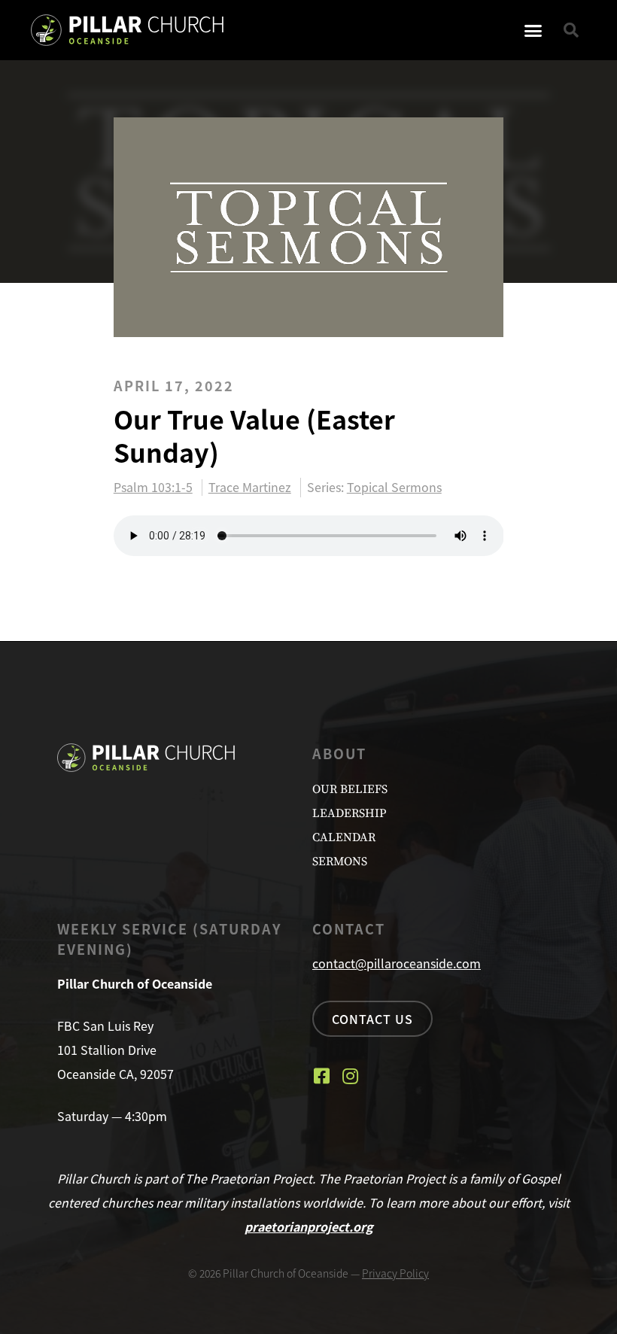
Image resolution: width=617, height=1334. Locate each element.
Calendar (343, 837)
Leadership (349, 813)
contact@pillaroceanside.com (396, 963)
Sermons (339, 861)
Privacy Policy (395, 1273)
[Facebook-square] (321, 1076)
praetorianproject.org (309, 1226)
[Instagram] (350, 1076)
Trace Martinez (249, 487)
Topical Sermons (394, 487)
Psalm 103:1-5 (153, 487)
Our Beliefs (350, 789)
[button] (533, 30)
